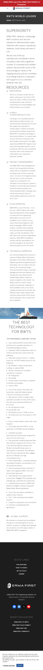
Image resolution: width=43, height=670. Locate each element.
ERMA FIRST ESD (21, 628)
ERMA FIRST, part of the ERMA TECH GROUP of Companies (21, 3)
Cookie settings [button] (9, 665)
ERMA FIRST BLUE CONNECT (21, 625)
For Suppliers (21, 564)
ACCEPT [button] (20, 665)
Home (8, 20)
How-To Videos (21, 568)
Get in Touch (21, 571)
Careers (21, 574)
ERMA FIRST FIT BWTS (21, 622)
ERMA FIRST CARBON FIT (21, 631)
